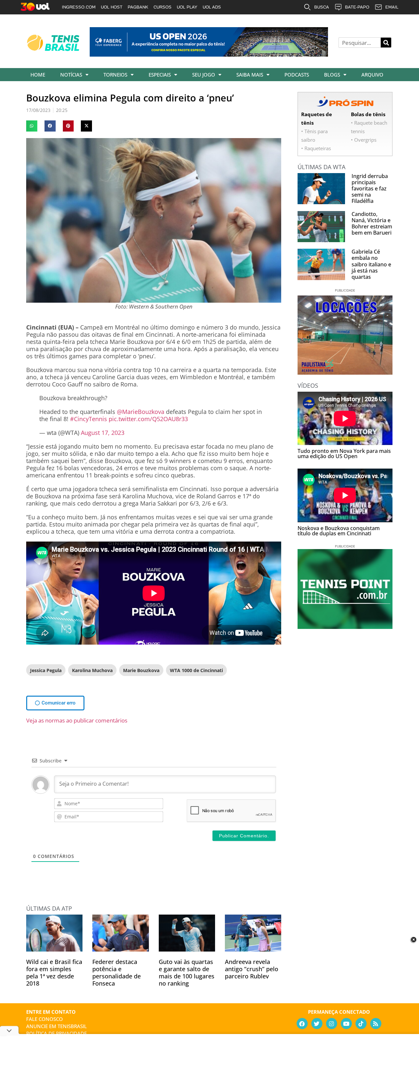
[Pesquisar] (386, 42)
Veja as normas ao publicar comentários (76, 720)
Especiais (160, 74)
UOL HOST (111, 7)
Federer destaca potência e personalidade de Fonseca (116, 972)
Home (37, 74)
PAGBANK (138, 7)
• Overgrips (363, 139)
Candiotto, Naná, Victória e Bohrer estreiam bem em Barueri (372, 223)
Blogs (332, 74)
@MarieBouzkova (140, 412)
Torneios (115, 74)
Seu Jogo (203, 74)
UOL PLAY (187, 7)
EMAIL (391, 7)
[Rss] (375, 1023)
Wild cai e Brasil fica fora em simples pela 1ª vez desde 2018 (54, 972)
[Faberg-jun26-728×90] (209, 54)
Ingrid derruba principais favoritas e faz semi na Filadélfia (370, 188)
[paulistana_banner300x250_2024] (345, 372)
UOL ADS (212, 7)
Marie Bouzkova (141, 670)
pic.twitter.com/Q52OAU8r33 (148, 419)
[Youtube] (346, 1023)
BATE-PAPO (357, 7)
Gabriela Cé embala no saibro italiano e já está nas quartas (371, 264)
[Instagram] (331, 1023)
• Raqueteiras (316, 148)
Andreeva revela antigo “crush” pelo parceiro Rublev (251, 969)
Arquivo (372, 74)
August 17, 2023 (102, 433)
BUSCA (321, 7)
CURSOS (163, 7)
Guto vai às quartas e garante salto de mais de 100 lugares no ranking (186, 972)
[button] (31, 126)
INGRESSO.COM (79, 7)
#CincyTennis (88, 419)
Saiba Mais (249, 74)
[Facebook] (302, 1023)
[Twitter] (316, 1023)
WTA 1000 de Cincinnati (196, 670)
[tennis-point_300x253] (345, 627)
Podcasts (296, 74)
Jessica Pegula (46, 670)
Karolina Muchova (92, 670)
